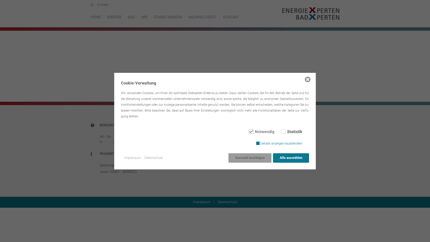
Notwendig (264, 132)
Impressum (132, 158)
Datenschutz (153, 158)
